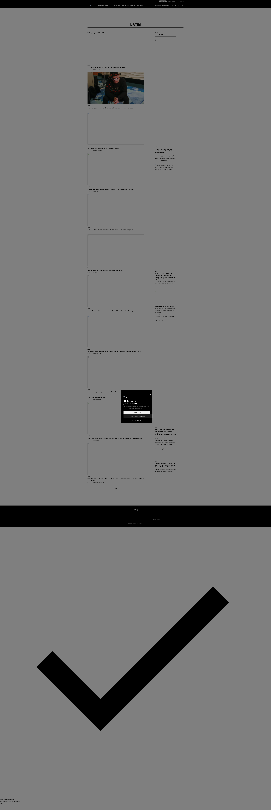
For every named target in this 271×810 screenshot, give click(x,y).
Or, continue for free (136, 420)
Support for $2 (137, 412)
